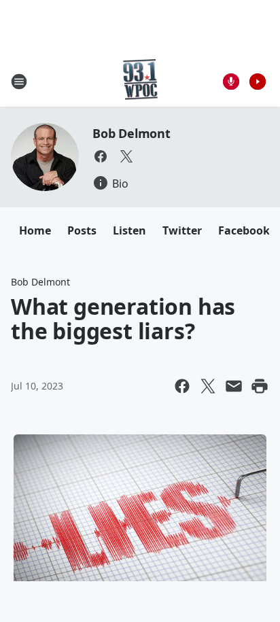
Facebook (244, 230)
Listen (129, 230)
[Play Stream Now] (257, 81)
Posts (82, 230)
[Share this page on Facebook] (182, 386)
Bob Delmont (131, 133)
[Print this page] (259, 386)
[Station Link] (140, 81)
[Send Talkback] (231, 81)
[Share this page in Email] (233, 386)
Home (35, 230)
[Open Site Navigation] (19, 81)
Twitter (182, 230)
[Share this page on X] (207, 386)
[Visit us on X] (126, 156)
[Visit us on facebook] (100, 156)
